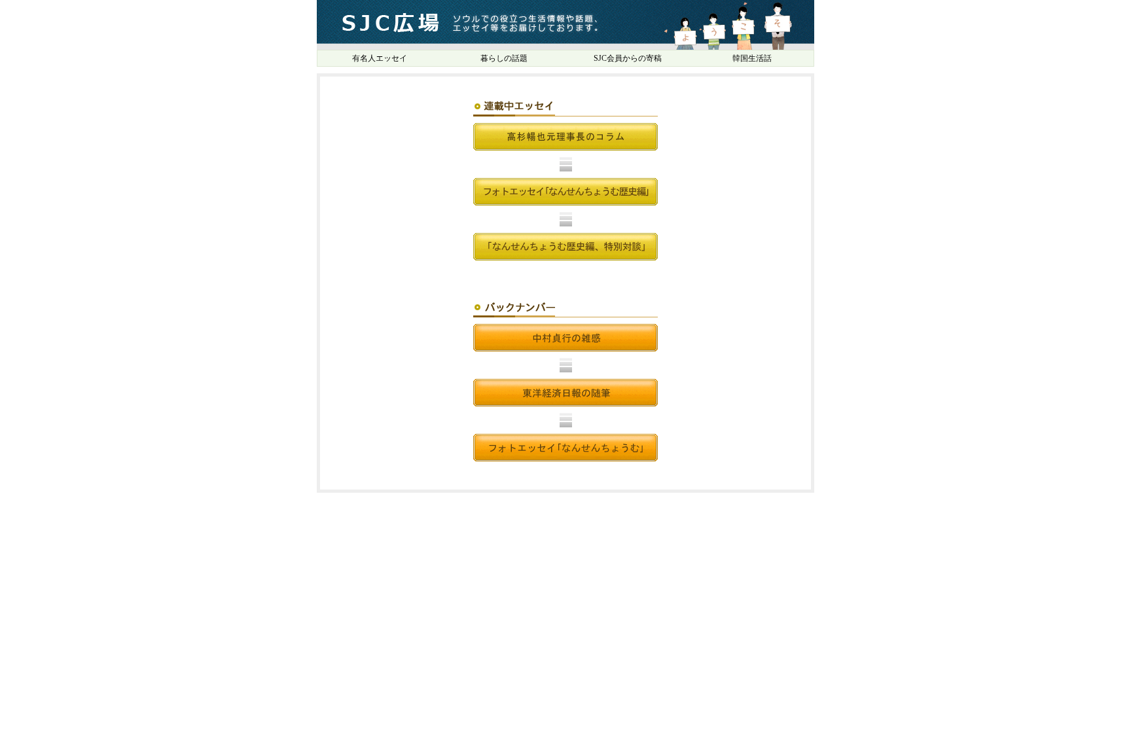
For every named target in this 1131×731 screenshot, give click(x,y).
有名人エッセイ (379, 58)
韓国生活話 (752, 58)
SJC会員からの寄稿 (628, 58)
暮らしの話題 (504, 58)
